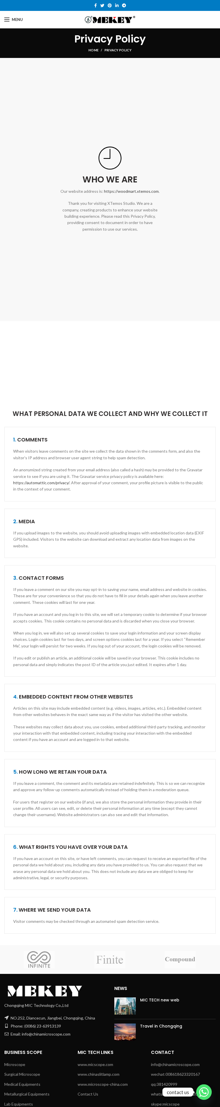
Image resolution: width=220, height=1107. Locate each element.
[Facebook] (96, 5)
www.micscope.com (95, 1064)
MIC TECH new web (159, 1000)
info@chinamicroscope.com (175, 1064)
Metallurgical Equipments (27, 1094)
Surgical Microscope (22, 1074)
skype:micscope (165, 1104)
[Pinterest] (109, 5)
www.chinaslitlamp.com (98, 1074)
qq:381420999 (164, 1084)
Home (94, 50)
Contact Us (88, 1094)
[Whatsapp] (204, 1092)
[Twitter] (102, 5)
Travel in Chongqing (161, 1026)
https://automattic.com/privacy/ (41, 482)
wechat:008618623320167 (175, 1074)
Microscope (14, 1064)
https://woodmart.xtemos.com (131, 191)
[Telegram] (124, 5)
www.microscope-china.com (103, 1084)
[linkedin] (116, 5)
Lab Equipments (18, 1104)
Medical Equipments (22, 1084)
